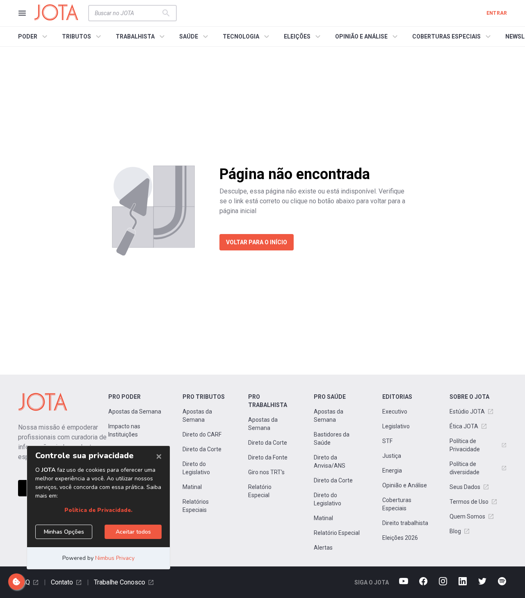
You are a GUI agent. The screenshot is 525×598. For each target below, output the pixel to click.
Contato (62, 582)
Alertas (323, 547)
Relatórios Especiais (196, 505)
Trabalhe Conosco (119, 582)
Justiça (391, 455)
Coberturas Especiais (396, 504)
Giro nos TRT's (266, 472)
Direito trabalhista (405, 523)
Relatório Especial (260, 491)
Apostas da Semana (134, 411)
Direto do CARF (202, 434)
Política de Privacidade (465, 445)
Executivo (394, 411)
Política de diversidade (464, 468)
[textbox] (127, 13)
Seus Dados (465, 487)
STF (387, 441)
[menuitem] (34, 36)
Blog (455, 531)
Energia (392, 470)
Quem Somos (467, 516)
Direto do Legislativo (196, 468)
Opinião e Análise (404, 485)
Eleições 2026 (400, 537)
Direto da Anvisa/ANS (329, 461)
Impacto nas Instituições (124, 430)
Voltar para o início (256, 242)
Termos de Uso (469, 501)
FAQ (24, 582)
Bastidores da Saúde (331, 438)
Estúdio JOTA (467, 411)
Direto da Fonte (268, 457)
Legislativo (396, 426)
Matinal (192, 487)
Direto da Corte (202, 449)
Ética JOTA (464, 426)
